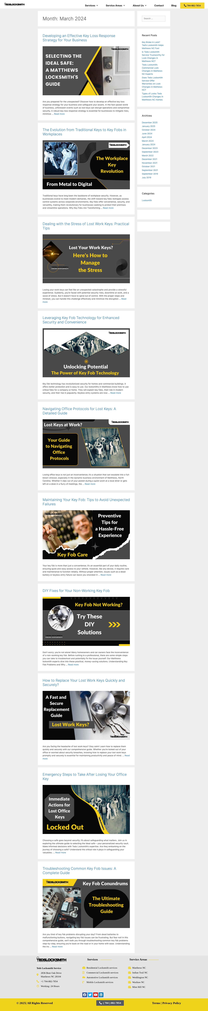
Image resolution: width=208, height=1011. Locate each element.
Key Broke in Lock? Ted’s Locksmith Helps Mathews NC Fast (153, 45)
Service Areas (114, 5)
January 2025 (148, 126)
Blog (173, 5)
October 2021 (148, 166)
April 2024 (147, 137)
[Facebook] (84, 994)
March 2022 (147, 155)
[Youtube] (95, 994)
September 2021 (150, 170)
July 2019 (146, 177)
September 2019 (150, 174)
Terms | (157, 1003)
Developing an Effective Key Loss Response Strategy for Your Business (79, 38)
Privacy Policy (171, 1003)
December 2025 (149, 122)
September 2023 (150, 152)
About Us (138, 5)
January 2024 (148, 144)
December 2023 (150, 148)
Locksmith (147, 200)
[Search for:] (153, 18)
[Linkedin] (101, 994)
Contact (159, 5)
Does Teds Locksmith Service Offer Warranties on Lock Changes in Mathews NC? (152, 83)
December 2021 (149, 159)
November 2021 (149, 163)
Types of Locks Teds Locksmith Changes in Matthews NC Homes (152, 96)
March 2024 (148, 141)
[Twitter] (90, 994)
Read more (59, 114)
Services (90, 5)
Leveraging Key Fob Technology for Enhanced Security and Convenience (81, 320)
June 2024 (147, 133)
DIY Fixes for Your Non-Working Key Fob (76, 590)
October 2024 (148, 130)
